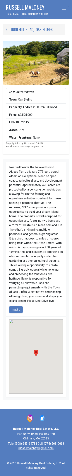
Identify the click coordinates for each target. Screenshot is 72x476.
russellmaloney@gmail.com (36, 448)
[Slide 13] (58, 80)
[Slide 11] (50, 80)
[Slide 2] (17, 80)
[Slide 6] (32, 80)
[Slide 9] (43, 80)
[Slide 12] (54, 80)
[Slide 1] (13, 80)
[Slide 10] (47, 80)
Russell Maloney (27, 9)
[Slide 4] (25, 80)
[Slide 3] (21, 80)
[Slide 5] (28, 80)
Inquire (16, 309)
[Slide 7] (36, 80)
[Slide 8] (39, 80)
